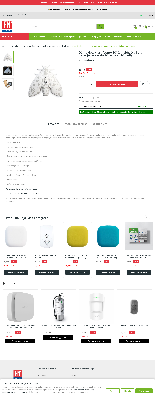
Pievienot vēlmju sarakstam (143, 84)
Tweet (93, 98)
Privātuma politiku (80, 389)
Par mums (76, 375)
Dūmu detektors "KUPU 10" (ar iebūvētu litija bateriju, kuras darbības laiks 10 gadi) (16, 256)
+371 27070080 (147, 16)
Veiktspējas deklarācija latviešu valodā (21, 189)
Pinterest (98, 98)
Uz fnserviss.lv (7, 16)
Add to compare (150, 84)
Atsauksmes (100, 124)
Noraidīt (127, 391)
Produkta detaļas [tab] (75, 124)
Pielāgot (113, 391)
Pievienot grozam (117, 84)
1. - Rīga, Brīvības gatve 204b (116, 106)
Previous (21, 82)
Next (71, 82)
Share (89, 98)
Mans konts (41, 375)
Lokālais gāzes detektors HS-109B (45, 256)
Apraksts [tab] (53, 124)
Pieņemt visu (144, 391)
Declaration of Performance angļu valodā (22, 193)
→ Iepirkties (112, 2)
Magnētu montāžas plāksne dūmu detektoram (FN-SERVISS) (139, 256)
